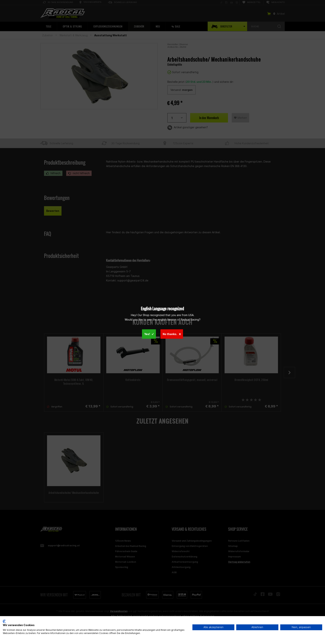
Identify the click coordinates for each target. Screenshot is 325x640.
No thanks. (170, 334)
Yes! (147, 334)
